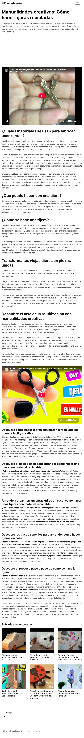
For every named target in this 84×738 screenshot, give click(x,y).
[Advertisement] (42, 50)
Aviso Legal (8, 712)
